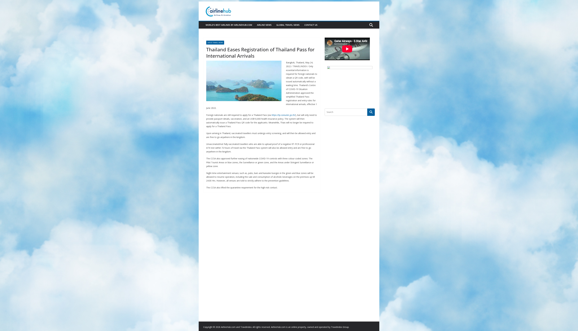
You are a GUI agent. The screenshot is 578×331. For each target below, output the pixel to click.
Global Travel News (288, 24)
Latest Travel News (215, 43)
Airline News (264, 24)
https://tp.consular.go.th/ (283, 115)
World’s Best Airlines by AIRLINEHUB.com (229, 24)
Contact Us (310, 24)
